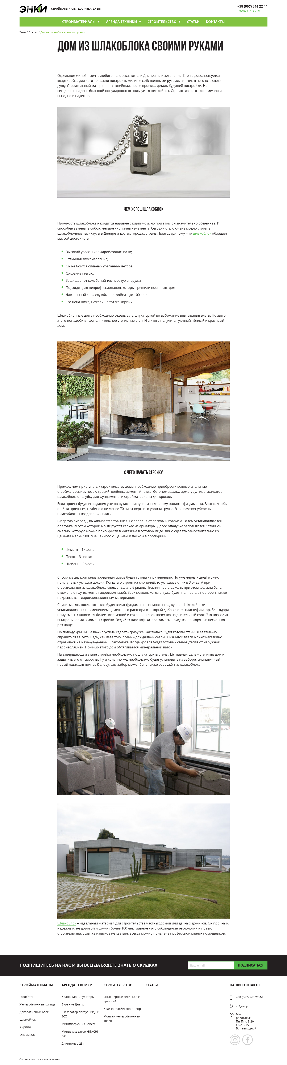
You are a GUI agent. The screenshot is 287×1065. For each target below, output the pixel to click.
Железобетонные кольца (37, 1004)
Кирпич (25, 1027)
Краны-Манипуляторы (78, 997)
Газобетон (27, 997)
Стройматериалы (79, 21)
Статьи (193, 21)
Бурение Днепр (73, 1004)
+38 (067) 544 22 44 (252, 6)
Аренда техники (121, 21)
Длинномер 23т (73, 1043)
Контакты (215, 21)
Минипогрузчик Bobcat (78, 1024)
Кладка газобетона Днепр (122, 1009)
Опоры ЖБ (27, 1035)
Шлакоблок (66, 923)
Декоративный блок (34, 1012)
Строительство (161, 21)
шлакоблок (202, 233)
